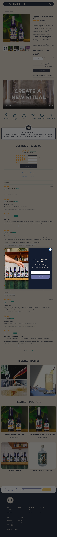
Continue (40, 277)
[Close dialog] (50, 249)
